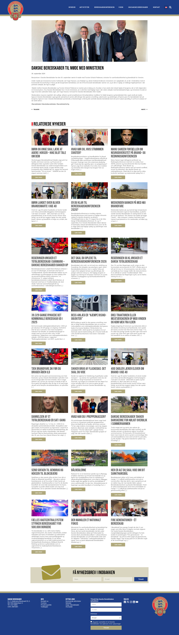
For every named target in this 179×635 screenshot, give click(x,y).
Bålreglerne (78, 470)
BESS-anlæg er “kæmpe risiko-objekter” (88, 317)
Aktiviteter (84, 7)
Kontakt (156, 7)
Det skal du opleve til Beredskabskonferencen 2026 (89, 260)
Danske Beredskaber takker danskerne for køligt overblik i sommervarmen (129, 420)
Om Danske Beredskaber (138, 7)
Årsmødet (69, 607)
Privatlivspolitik (46, 605)
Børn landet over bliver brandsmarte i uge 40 (45, 204)
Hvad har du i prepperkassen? (88, 417)
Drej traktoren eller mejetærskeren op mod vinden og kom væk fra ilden (128, 318)
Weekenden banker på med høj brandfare (128, 204)
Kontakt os (44, 601)
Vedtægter (44, 607)
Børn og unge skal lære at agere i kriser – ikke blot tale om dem (48, 152)
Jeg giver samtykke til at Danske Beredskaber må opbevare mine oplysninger (106, 623)
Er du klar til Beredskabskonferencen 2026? (85, 206)
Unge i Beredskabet (72, 605)
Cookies (44, 603)
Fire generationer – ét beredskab (123, 522)
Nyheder (72, 7)
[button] (170, 7)
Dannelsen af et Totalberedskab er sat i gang (48, 418)
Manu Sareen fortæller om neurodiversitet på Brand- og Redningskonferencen (128, 152)
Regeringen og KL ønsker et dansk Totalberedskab (127, 260)
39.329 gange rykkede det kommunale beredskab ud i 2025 (47, 318)
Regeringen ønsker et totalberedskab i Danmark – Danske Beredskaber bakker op (49, 261)
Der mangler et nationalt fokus (86, 522)
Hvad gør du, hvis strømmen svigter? (87, 151)
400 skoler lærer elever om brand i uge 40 (127, 370)
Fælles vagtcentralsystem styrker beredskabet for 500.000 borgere (47, 523)
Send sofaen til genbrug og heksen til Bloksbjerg (47, 472)
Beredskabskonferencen (104, 7)
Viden (121, 7)
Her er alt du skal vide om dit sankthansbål (128, 472)
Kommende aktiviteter (73, 601)
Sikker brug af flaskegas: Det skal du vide (88, 370)
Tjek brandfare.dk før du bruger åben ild (46, 370)
